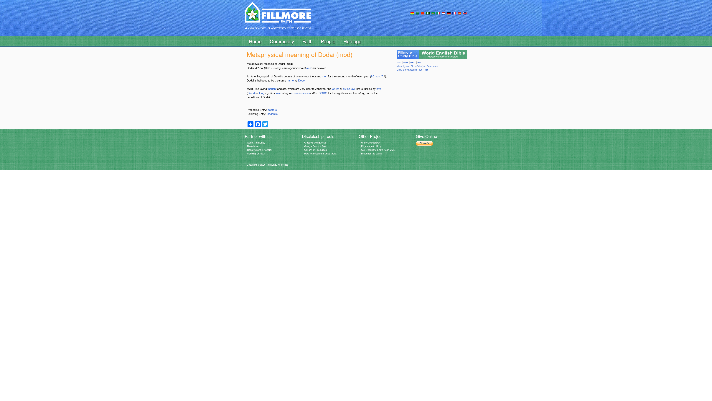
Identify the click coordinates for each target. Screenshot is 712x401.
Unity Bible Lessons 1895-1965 (412, 69)
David (251, 93)
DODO (323, 93)
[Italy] (438, 13)
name (290, 80)
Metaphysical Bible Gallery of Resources (417, 66)
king (261, 93)
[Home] (278, 15)
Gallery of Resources (315, 149)
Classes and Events (315, 142)
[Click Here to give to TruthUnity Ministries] (424, 143)
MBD (412, 62)
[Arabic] (417, 13)
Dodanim (272, 114)
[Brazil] (433, 13)
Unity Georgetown (370, 142)
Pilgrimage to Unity (371, 146)
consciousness (300, 93)
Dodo (301, 80)
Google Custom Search (316, 146)
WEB (405, 62)
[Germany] (449, 13)
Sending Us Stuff (256, 153)
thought (272, 89)
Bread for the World (371, 153)
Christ (335, 89)
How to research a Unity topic (320, 153)
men (324, 76)
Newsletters (253, 146)
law (353, 89)
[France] (454, 13)
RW (419, 62)
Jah (308, 68)
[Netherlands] (443, 13)
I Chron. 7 (377, 76)
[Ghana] (412, 13)
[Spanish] (459, 13)
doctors (272, 110)
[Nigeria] (428, 13)
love (378, 89)
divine (346, 89)
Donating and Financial (259, 149)
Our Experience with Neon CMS (378, 149)
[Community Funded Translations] (465, 13)
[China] (422, 13)
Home (255, 41)
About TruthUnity (256, 142)
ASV (399, 62)
